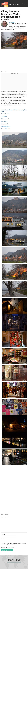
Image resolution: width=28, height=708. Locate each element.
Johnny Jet (12, 22)
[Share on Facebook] (1, 349)
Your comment (5, 517)
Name (3, 534)
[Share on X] (1, 352)
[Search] (22, 4)
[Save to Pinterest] (1, 355)
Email (2, 539)
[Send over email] (1, 358)
